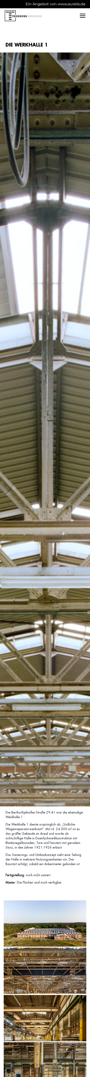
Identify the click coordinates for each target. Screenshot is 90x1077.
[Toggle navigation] (82, 15)
